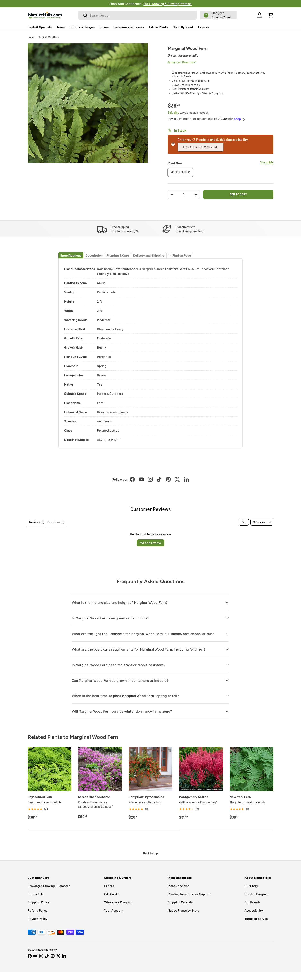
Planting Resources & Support (189, 894)
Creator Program (256, 894)
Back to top (150, 853)
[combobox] (137, 15)
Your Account (113, 910)
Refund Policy (38, 910)
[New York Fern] (251, 769)
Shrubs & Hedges (82, 27)
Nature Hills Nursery (46, 949)
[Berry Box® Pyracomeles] (150, 769)
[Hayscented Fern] (49, 769)
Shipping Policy (39, 902)
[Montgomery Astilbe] (201, 769)
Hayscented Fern (40, 797)
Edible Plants (158, 27)
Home (31, 37)
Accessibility (253, 910)
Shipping (173, 112)
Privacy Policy (37, 918)
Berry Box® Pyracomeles (146, 797)
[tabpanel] (150, 353)
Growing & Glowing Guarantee (49, 886)
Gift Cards (111, 894)
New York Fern (240, 797)
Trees (61, 27)
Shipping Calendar (181, 902)
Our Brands (252, 902)
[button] (218, 15)
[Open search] (244, 522)
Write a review (150, 543)
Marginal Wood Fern (48, 37)
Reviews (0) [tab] (36, 522)
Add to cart (238, 194)
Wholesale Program (118, 902)
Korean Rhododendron (94, 797)
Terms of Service (256, 918)
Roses (104, 27)
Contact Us (35, 894)
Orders (109, 886)
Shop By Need (183, 27)
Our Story (251, 886)
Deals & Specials (40, 27)
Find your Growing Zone (200, 147)
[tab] (70, 255)
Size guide (266, 162)
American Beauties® (182, 62)
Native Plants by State (183, 910)
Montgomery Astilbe (193, 797)
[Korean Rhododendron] (100, 769)
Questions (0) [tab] (55, 522)
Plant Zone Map (178, 886)
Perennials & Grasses (128, 27)
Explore (203, 27)
